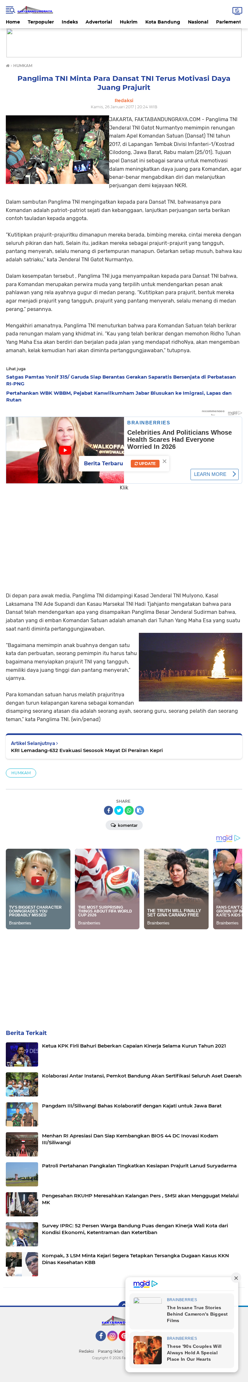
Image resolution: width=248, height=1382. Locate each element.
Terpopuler (41, 22)
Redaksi (86, 1351)
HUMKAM (21, 772)
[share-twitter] (118, 810)
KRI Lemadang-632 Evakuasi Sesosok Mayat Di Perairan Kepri (87, 750)
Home (13, 22)
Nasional (198, 22)
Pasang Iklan (110, 1351)
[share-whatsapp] (129, 810)
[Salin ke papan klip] (139, 810)
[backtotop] (124, 1307)
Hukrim (129, 22)
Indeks (70, 22)
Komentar (127, 825)
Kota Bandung (162, 22)
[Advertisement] (124, 537)
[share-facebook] (108, 810)
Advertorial (99, 22)
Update (147, 463)
